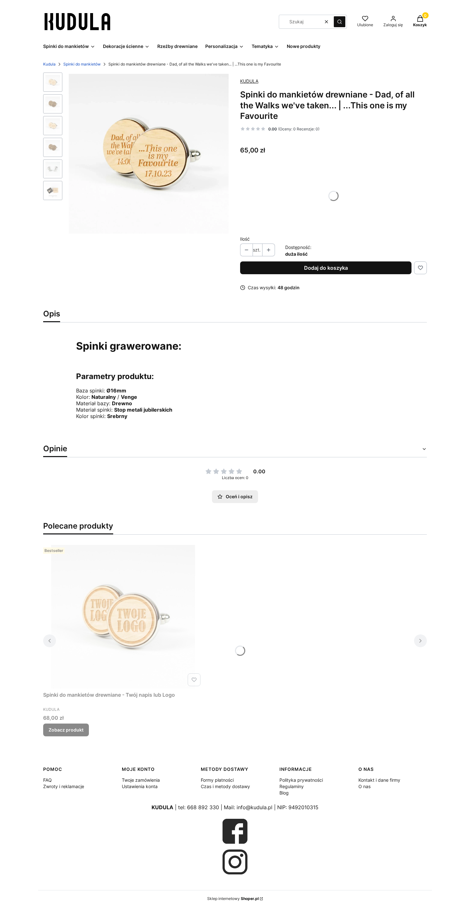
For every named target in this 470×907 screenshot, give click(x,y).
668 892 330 (203, 807)
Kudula (49, 64)
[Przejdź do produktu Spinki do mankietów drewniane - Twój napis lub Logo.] (123, 617)
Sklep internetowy (233, 898)
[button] (339, 21)
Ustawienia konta (140, 786)
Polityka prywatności (301, 780)
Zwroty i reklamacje (63, 786)
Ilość (245, 239)
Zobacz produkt (66, 730)
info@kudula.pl (254, 807)
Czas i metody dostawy (225, 786)
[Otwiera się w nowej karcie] (235, 831)
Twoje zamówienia (141, 780)
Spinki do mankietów (82, 64)
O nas (364, 786)
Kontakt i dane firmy (379, 780)
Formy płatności (217, 780)
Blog (284, 792)
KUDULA (249, 81)
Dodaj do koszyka (326, 268)
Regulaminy (291, 786)
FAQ (47, 780)
